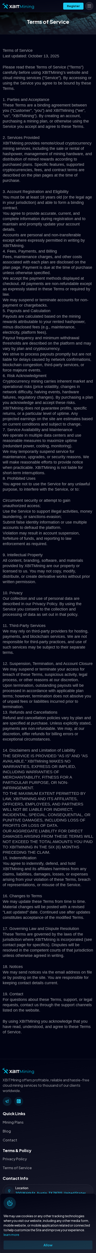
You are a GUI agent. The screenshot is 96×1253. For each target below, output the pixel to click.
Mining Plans (13, 1122)
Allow (48, 1245)
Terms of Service (17, 1167)
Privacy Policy (15, 1159)
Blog (7, 1131)
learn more (11, 1235)
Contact (10, 1140)
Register (73, 6)
